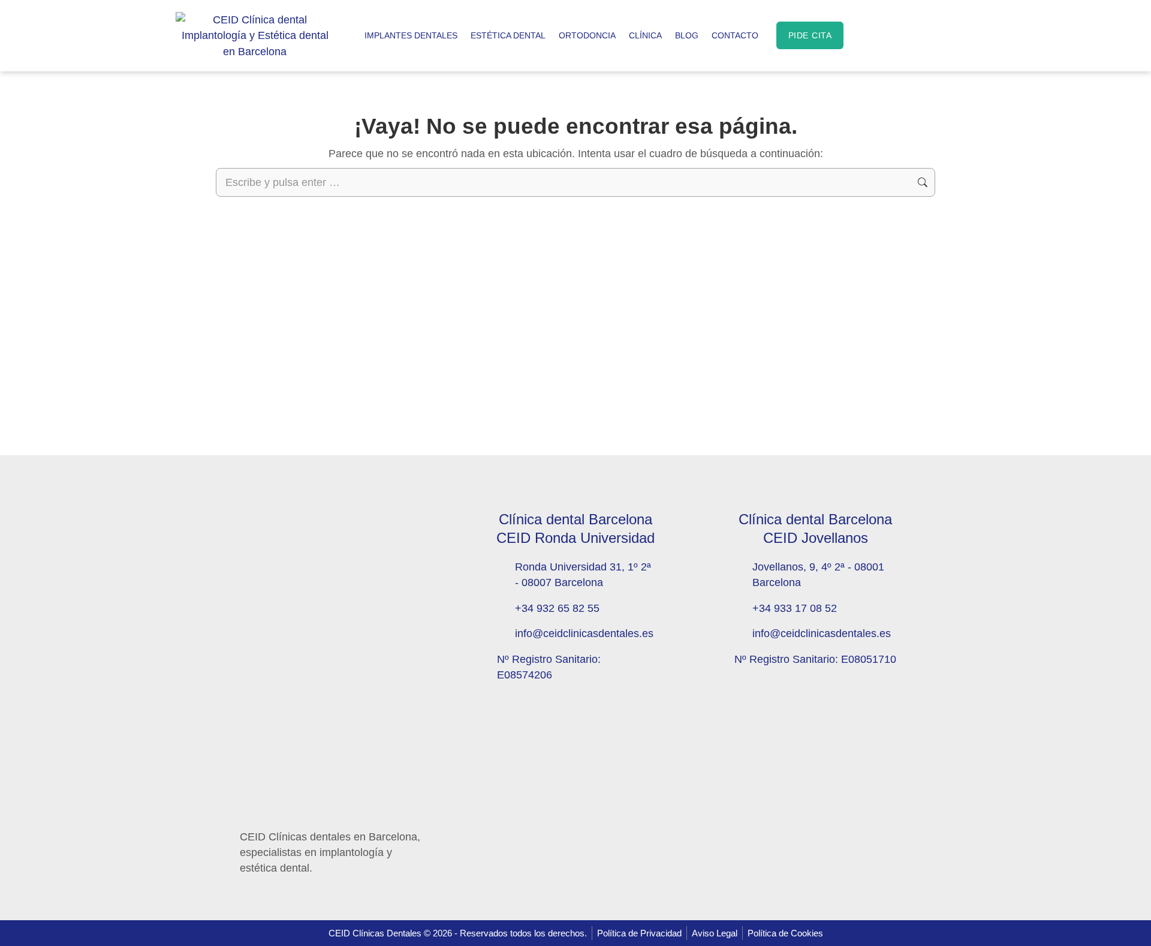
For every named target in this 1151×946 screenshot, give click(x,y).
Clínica (645, 35)
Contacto (735, 35)
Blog (686, 35)
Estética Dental (508, 35)
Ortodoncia (587, 35)
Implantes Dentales (410, 35)
